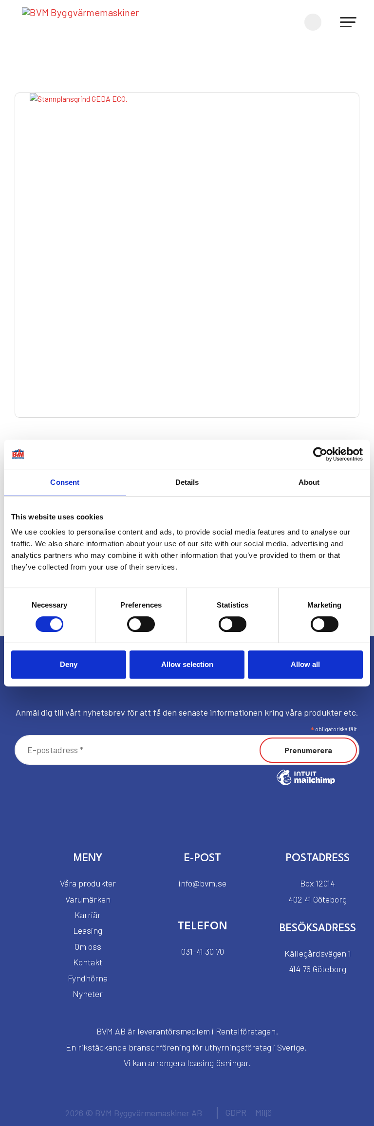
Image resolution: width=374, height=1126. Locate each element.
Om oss (88, 946)
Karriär (88, 914)
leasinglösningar (217, 1062)
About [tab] (309, 482)
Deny (68, 664)
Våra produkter (88, 883)
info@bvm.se (202, 883)
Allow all (305, 664)
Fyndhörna (88, 978)
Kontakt (87, 962)
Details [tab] (187, 482)
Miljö (263, 1112)
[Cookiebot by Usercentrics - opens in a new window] (320, 454)
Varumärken (88, 899)
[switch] (141, 624)
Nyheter (88, 993)
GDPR (235, 1112)
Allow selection (187, 664)
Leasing (87, 930)
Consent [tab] (64, 482)
